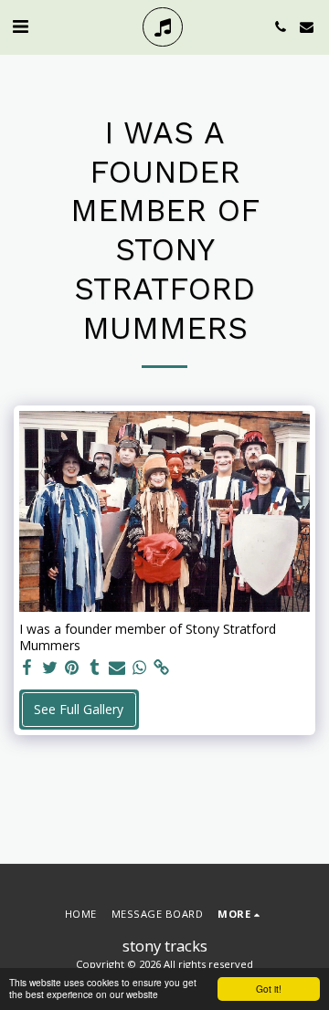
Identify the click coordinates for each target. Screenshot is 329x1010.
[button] (20, 26)
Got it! (268, 988)
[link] (162, 667)
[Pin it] (72, 667)
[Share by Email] (117, 667)
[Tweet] (50, 667)
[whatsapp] (140, 667)
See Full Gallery (78, 709)
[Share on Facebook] (27, 667)
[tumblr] (95, 667)
